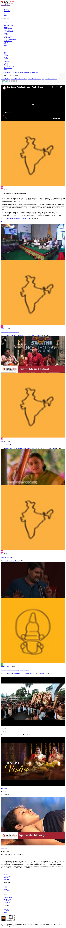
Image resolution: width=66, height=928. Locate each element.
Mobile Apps (7, 876)
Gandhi (6, 887)
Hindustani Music (14, 561)
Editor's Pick (12, 72)
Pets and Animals (8, 31)
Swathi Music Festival (20, 218)
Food (5, 57)
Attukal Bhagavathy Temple (21, 673)
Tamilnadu (7, 9)
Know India (19, 72)
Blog (24, 72)
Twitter (6, 912)
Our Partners (35, 72)
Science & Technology (10, 39)
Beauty (6, 54)
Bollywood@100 (9, 66)
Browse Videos (5, 18)
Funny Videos (8, 68)
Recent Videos (5, 72)
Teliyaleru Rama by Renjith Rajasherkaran (10, 332)
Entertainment (8, 28)
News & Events (8, 30)
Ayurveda (6, 52)
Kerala (6, 8)
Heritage (6, 60)
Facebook (6, 910)
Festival (32, 673)
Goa (5, 12)
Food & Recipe (8, 42)
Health (6, 58)
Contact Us (7, 902)
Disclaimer (7, 900)
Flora (5, 33)
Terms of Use (7, 899)
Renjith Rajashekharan (20, 335)
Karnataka (7, 11)
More (5, 15)
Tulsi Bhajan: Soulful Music (6, 557)
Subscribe (6, 877)
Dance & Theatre (8, 36)
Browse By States (5, 5)
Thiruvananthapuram (44, 448)
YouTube (6, 909)
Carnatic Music (9, 218)
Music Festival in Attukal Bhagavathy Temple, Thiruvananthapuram (15, 670)
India (5, 886)
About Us (28, 72)
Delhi (5, 14)
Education (7, 44)
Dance (6, 55)
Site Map (6, 879)
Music (5, 27)
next (2, 221)
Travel (6, 65)
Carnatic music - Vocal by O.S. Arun (8, 444)
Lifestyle (6, 61)
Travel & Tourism (9, 25)
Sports (6, 34)
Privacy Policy (8, 897)
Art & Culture (8, 38)
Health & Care (8, 41)
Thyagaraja (39, 335)
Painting (6, 890)
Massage (6, 63)
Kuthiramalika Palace (32, 448)
